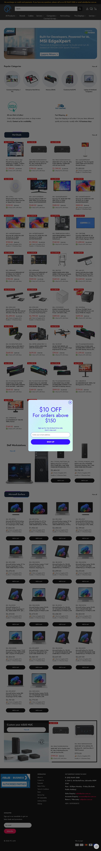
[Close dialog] (70, 402)
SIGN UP (50, 442)
